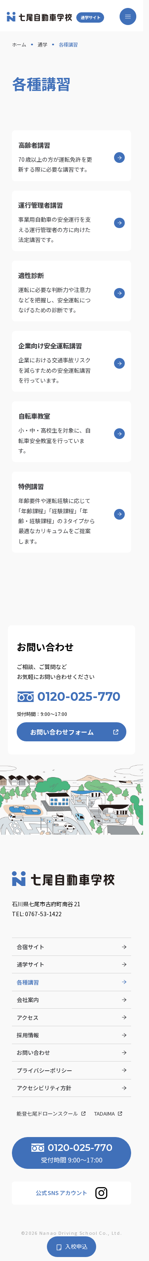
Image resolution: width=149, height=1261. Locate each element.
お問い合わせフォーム (62, 732)
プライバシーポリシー (44, 1070)
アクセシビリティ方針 (44, 1088)
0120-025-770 (78, 696)
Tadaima (105, 1113)
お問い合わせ (33, 1052)
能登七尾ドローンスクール (48, 1113)
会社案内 (28, 1000)
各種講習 (28, 982)
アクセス (28, 1017)
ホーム (19, 44)
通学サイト (91, 17)
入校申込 (76, 1246)
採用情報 (28, 1035)
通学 (42, 44)
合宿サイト (31, 947)
